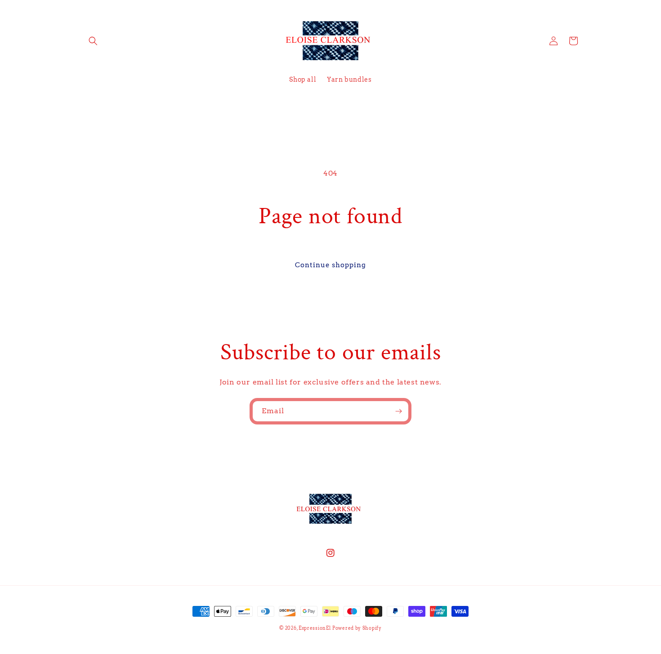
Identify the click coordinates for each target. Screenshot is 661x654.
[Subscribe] (398, 411)
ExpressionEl (314, 628)
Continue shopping (330, 265)
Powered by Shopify (357, 628)
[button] (93, 41)
